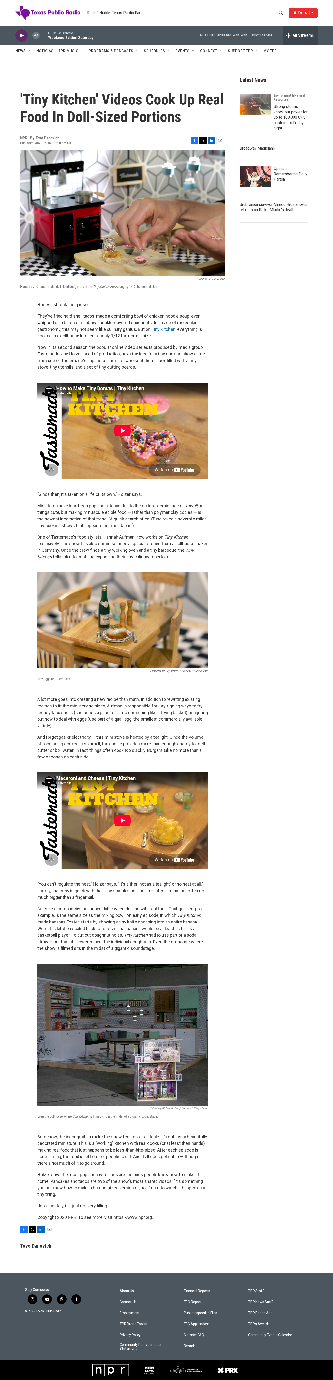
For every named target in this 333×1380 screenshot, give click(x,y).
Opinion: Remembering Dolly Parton (290, 174)
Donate (305, 12)
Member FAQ (194, 1335)
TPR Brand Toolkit (133, 1324)
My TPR (270, 51)
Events (183, 51)
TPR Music (68, 51)
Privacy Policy (130, 1335)
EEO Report (192, 1302)
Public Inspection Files (200, 1313)
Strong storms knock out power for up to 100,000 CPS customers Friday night (291, 117)
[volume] (36, 35)
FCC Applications (197, 1324)
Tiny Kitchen (163, 329)
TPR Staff (256, 1291)
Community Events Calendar (270, 1335)
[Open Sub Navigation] (29, 51)
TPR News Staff (260, 1302)
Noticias (45, 51)
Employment (129, 1313)
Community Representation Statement (141, 1346)
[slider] (44, 35)
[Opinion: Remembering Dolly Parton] (255, 176)
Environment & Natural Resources (289, 97)
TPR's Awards (259, 1324)
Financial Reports (197, 1291)
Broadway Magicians (257, 148)
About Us (127, 1291)
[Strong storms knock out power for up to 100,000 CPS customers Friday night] (255, 104)
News (20, 51)
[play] (21, 35)
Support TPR (240, 51)
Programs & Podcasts (111, 51)
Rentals (190, 1346)
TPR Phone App (260, 1313)
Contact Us (128, 1302)
